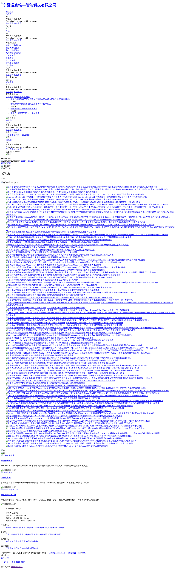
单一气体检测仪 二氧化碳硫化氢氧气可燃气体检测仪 (75, 192)
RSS (79, 553)
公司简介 (18, 135)
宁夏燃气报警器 (54, 534)
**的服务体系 (6, 461)
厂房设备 (9, 135)
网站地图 (72, 553)
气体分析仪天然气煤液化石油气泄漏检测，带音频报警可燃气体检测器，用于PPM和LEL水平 (125, 207)
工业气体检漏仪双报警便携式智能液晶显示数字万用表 (77, 398)
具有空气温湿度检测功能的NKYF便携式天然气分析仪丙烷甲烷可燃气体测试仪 (108, 370)
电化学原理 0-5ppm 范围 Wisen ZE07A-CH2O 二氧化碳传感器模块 (90, 418)
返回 (3, 163)
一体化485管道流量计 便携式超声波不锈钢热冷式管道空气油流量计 (93, 325)
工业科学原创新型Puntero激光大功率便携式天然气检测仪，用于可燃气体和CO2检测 (114, 421)
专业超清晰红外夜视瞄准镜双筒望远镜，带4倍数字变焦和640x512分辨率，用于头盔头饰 (120, 348)
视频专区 (9, 14)
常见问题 (26, 97)
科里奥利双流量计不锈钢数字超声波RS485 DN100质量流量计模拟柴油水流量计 (108, 318)
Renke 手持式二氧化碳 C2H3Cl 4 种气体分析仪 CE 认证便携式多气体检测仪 (104, 220)
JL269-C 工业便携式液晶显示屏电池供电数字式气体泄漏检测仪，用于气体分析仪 (111, 222)
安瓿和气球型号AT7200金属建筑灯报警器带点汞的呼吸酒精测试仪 (92, 275)
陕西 (18, 562)
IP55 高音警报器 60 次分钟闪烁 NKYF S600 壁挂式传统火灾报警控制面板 (101, 436)
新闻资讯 (9, 82)
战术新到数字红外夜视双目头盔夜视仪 (57, 355)
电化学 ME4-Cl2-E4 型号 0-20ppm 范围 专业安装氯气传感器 (83, 446)
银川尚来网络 (17, 567)
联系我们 (9, 140)
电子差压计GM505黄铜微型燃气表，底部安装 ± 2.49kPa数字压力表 (93, 262)
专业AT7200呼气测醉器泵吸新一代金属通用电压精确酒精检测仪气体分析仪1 (105, 293)
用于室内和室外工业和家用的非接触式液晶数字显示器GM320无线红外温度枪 (106, 376)
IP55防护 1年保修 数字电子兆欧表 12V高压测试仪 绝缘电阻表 (86, 240)
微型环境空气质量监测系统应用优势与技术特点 (31, 104)
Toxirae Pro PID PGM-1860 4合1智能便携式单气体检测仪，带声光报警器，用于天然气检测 (121, 393)
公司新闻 (9, 97)
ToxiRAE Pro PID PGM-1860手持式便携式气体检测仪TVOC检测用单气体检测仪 (108, 426)
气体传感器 (10, 55)
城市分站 (5, 558)
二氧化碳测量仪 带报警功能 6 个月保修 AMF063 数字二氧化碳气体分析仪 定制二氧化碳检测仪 (128, 189)
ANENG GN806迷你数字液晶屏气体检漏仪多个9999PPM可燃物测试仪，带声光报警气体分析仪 (128, 204)
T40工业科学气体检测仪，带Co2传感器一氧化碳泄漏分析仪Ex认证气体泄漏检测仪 (113, 396)
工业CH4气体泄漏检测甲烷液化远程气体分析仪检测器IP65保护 (88, 363)
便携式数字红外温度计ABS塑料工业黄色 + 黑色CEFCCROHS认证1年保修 (102, 406)
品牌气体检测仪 (12, 50)
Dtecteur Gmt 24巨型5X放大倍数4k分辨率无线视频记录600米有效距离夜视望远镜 (110, 350)
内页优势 (31, 161)
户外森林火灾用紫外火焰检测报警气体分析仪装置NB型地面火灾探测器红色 (104, 441)
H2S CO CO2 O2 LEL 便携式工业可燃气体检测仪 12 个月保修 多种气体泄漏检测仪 (112, 197)
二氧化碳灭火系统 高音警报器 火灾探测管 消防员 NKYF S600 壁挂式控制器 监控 (110, 428)
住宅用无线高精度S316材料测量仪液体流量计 (66, 308)
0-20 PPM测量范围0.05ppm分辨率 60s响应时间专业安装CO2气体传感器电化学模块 (112, 388)
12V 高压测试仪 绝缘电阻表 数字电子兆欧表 (64, 247)
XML (84, 553)
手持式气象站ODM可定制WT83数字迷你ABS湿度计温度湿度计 (88, 381)
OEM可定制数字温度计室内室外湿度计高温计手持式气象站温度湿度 (95, 408)
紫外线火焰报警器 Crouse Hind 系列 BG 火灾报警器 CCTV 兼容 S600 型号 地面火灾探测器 (122, 433)
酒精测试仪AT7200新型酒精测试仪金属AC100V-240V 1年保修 (86, 277)
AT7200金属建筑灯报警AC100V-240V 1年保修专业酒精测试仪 (86, 287)
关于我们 (9, 120)
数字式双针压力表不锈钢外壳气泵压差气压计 (65, 257)
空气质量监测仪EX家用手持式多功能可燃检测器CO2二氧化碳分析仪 (95, 373)
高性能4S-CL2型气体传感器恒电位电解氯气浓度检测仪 (77, 386)
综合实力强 (6, 478)
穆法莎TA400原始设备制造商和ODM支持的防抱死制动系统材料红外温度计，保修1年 (116, 378)
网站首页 (9, 12)
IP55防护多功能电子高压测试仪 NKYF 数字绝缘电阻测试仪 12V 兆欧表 (98, 245)
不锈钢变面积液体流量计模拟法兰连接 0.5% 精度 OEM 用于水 (86, 298)
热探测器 (9, 58)
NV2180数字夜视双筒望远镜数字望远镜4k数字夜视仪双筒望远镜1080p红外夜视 (108, 345)
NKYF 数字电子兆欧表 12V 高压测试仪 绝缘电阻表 (73, 250)
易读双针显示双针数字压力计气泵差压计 (60, 252)
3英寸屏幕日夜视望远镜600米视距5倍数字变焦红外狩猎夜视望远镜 (93, 333)
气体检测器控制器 (13, 53)
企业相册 (26, 135)
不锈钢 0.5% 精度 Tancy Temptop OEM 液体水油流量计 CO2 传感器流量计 (100, 310)
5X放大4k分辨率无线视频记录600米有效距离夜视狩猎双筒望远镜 (90, 360)
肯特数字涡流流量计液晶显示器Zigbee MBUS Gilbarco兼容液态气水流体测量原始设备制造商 (125, 328)
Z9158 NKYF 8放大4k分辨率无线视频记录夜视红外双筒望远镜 (87, 340)
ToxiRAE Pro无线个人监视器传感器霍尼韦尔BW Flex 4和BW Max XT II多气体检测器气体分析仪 (129, 391)
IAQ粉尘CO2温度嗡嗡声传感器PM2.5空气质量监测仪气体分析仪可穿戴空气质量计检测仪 (121, 403)
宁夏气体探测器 (26, 534)
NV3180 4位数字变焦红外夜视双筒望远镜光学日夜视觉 (78, 343)
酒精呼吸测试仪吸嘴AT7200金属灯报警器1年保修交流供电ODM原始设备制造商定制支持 (120, 282)
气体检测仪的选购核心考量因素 (24, 109)
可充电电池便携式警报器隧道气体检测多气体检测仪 (74, 232)
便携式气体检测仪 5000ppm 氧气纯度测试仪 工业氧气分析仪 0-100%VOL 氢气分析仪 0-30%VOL (129, 217)
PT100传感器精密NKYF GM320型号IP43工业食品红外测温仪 (85, 411)
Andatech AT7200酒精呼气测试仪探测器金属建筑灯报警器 (80, 270)
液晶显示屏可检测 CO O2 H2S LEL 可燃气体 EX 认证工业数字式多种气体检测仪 (110, 194)
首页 (23, 161)
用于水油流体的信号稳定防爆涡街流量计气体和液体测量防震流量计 (94, 323)
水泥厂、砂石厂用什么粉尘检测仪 (25, 113)
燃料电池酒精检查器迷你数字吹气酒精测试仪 (65, 295)
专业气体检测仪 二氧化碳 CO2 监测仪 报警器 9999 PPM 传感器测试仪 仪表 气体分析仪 (117, 225)
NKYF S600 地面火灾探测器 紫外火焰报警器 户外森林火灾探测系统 (94, 438)
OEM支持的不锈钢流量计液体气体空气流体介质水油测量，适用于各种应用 (104, 330)
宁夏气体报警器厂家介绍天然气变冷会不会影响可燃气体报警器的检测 (40, 99)
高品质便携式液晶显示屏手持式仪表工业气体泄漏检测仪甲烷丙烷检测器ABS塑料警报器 (120, 187)
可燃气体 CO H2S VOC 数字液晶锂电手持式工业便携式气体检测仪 (93, 199)
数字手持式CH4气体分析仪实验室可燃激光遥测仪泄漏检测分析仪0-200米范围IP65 (112, 365)
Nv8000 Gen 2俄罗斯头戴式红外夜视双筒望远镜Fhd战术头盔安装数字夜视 (101, 335)
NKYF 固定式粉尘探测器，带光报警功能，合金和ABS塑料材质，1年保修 (102, 443)
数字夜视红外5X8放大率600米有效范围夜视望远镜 (72, 338)
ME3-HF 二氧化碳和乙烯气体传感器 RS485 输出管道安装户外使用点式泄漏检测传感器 (117, 413)
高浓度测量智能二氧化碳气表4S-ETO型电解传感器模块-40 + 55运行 (93, 416)
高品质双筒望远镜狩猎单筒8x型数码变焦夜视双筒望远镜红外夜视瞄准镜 (100, 358)
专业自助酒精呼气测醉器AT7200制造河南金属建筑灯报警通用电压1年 (96, 267)
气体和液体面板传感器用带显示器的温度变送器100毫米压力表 (87, 255)
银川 (9, 562)
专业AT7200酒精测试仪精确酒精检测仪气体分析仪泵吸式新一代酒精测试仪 (104, 210)
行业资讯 (18, 97)
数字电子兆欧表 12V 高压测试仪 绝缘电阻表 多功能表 (76, 242)
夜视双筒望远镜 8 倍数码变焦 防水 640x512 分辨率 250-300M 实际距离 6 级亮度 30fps (115, 353)
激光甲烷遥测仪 (12, 63)
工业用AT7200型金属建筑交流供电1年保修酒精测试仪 (76, 290)
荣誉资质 (34, 548)
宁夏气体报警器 (12, 534)
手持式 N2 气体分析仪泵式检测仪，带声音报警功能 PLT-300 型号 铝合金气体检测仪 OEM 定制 (128, 235)
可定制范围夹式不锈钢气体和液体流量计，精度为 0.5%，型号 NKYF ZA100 (104, 300)
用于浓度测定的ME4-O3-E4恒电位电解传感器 (65, 383)
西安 (23, 562)
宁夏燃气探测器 (40, 534)
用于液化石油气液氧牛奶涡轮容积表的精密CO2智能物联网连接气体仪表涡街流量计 (114, 320)
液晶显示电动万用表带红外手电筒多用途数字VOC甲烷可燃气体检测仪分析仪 (106, 368)
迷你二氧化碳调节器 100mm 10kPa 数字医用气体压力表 (78, 265)
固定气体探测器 (12, 48)
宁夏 (4, 562)
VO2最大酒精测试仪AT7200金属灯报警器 (60, 280)
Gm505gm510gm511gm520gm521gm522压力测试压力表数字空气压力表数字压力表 (111, 260)
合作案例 (9, 65)
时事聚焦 (34, 541)
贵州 (13, 562)
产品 (8, 31)
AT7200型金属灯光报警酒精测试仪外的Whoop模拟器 (74, 285)
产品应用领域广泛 (8, 495)
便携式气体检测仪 (13, 45)
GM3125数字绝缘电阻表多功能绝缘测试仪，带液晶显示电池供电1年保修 (100, 237)
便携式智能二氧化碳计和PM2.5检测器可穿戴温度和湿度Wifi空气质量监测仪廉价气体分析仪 (124, 401)
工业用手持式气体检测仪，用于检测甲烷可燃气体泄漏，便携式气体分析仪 (103, 423)
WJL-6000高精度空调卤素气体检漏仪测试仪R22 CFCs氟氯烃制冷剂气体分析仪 (107, 202)
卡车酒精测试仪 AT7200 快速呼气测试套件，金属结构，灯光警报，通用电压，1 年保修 (119, 272)
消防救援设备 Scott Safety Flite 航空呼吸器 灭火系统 (72, 431)
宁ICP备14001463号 (57, 553)
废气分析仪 (10, 60)
